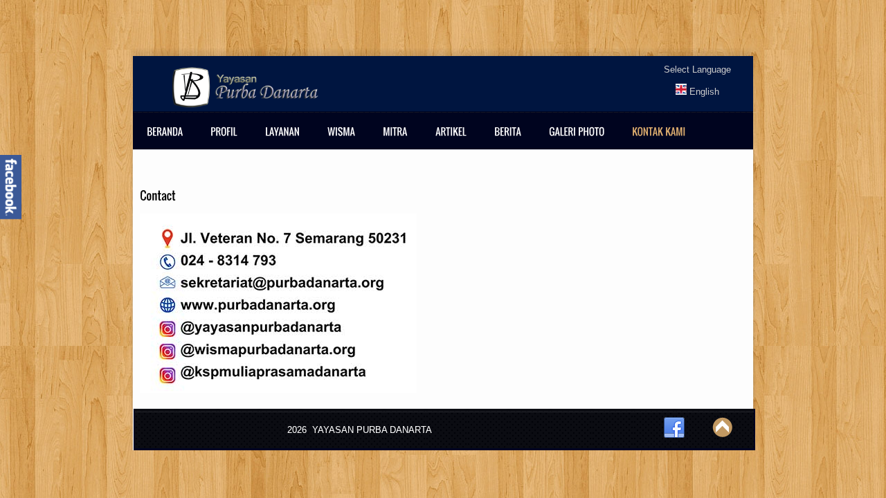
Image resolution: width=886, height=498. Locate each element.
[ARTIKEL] (454, 140)
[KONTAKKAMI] (662, 140)
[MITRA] (398, 140)
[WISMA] (345, 140)
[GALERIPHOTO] (580, 140)
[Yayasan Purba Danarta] (681, 91)
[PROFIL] (227, 140)
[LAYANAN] (286, 140)
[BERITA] (511, 140)
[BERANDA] (168, 140)
